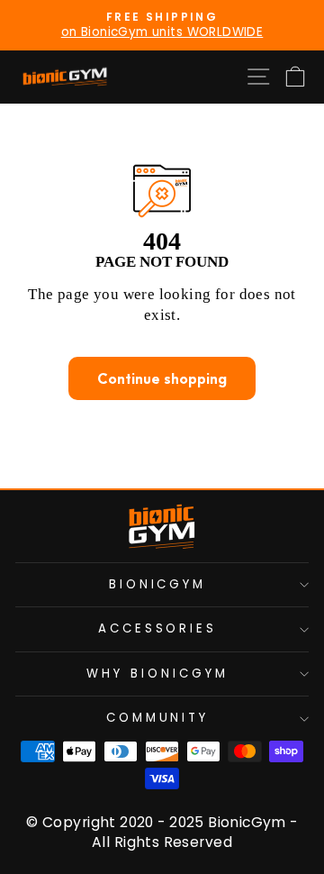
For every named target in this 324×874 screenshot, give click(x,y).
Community (158, 717)
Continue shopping (162, 378)
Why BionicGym (157, 673)
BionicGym (158, 584)
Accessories (158, 628)
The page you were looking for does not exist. (162, 304)
